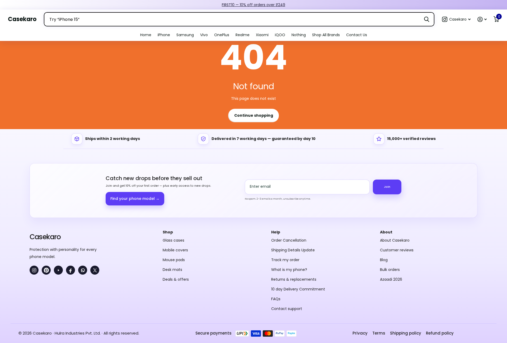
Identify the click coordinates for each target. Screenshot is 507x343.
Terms (378, 333)
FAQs (275, 299)
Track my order (285, 259)
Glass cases (173, 240)
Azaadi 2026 (391, 279)
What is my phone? (289, 269)
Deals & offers (176, 279)
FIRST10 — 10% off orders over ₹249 (253, 4)
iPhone (164, 34)
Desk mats (172, 269)
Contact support (286, 308)
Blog (384, 259)
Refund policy (440, 333)
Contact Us (356, 34)
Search (426, 19)
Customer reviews (397, 250)
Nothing (299, 34)
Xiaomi (262, 34)
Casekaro (45, 237)
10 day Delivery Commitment (298, 289)
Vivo (204, 34)
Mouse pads (174, 259)
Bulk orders (390, 269)
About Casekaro (395, 240)
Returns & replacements (293, 279)
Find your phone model (134, 198)
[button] (456, 19)
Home (145, 34)
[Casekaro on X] (94, 270)
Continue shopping (253, 115)
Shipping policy (405, 333)
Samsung (185, 34)
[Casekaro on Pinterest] (46, 270)
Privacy (360, 333)
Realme (243, 34)
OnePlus (221, 34)
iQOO (280, 34)
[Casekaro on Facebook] (70, 270)
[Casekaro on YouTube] (58, 270)
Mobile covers (175, 250)
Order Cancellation (288, 240)
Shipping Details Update (293, 250)
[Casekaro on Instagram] (34, 270)
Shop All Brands (326, 34)
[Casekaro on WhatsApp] (82, 270)
